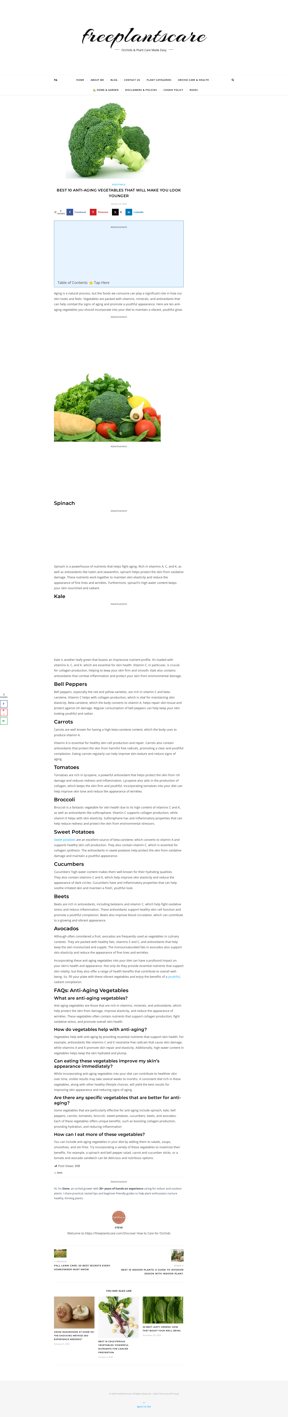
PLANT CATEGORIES (159, 79)
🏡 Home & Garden (106, 89)
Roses (194, 89)
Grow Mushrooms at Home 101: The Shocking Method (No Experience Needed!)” (74, 1336)
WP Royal (174, 1393)
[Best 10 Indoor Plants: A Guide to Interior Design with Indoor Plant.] (177, 1255)
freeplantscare (144, 34)
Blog (114, 79)
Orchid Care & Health (193, 79)
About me (97, 79)
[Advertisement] (119, 255)
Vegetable (119, 184)
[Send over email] (4, 721)
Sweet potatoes (65, 840)
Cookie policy (173, 89)
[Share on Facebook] (4, 704)
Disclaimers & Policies (141, 89)
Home (80, 79)
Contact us (132, 79)
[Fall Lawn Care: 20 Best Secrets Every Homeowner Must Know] (60, 1253)
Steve (59, 1172)
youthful (174, 977)
